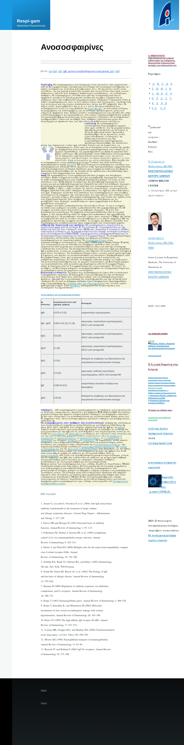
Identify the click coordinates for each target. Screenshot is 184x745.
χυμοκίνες (88, 440)
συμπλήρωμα (94, 108)
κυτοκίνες (73, 440)
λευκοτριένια (111, 437)
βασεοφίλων (76, 433)
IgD (55, 71)
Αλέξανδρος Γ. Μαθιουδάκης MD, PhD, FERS (160, 242)
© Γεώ (152, 161)
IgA (51, 71)
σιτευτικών (58, 433)
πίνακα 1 (75, 285)
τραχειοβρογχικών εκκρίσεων (98, 446)
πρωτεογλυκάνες (66, 437)
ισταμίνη (114, 435)
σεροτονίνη (47, 437)
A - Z (163, 107)
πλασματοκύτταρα (96, 240)
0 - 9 (154, 107)
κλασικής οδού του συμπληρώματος (86, 283)
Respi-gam (28, 20)
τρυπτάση (46, 440)
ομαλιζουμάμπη (49, 455)
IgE (60, 71)
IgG (111, 71)
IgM (117, 71)
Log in (44, 703)
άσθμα (120, 427)
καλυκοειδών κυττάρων (107, 444)
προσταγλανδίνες (90, 437)
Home (44, 690)
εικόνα (71, 164)
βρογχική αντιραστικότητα (82, 448)
